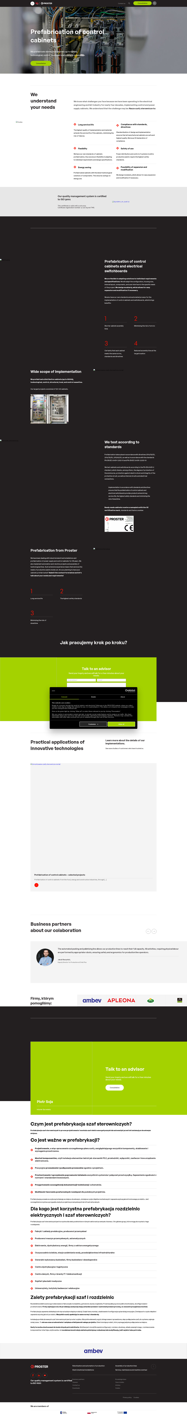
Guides (117, 1388)
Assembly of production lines (126, 1366)
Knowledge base (120, 1379)
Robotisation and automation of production (88, 1366)
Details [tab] (93, 697)
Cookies (136, 1397)
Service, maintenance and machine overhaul (131, 1370)
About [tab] (123, 697)
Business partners (78, 1379)
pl (154, 3)
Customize (92, 724)
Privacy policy (127, 1397)
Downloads (76, 1388)
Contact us (121, 3)
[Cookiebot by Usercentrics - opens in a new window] (126, 690)
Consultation (142, 3)
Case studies (119, 1382)
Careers (75, 1382)
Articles (117, 1385)
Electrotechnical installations (83, 1370)
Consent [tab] (64, 697)
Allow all (121, 724)
